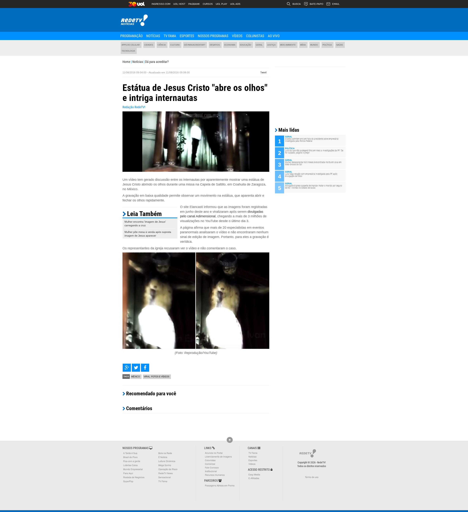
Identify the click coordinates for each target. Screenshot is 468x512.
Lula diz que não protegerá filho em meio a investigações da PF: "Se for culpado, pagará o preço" (314, 151)
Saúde (339, 45)
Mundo (314, 45)
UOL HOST (179, 4)
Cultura (175, 45)
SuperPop (128, 481)
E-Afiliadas (253, 478)
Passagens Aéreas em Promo (220, 485)
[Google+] (127, 368)
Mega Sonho (164, 465)
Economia (229, 45)
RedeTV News (165, 473)
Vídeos (237, 36)
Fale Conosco (212, 467)
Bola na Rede (165, 453)
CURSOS (208, 4)
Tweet (263, 72)
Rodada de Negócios (133, 477)
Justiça (271, 45)
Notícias (153, 36)
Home (126, 62)
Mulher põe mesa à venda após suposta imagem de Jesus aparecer (147, 233)
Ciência (162, 45)
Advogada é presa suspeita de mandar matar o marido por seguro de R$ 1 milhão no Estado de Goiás (313, 186)
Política (327, 45)
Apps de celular (131, 45)
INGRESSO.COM (161, 4)
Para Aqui (128, 473)
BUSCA (296, 4)
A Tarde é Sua (130, 453)
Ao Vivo (274, 36)
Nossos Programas (213, 36)
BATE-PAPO (316, 4)
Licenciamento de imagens (218, 456)
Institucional (211, 471)
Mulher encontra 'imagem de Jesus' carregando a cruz (145, 223)
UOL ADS (235, 4)
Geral (259, 45)
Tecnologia (128, 51)
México (135, 376)
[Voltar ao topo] (230, 440)
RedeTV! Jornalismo (134, 20)
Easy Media (254, 474)
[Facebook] (145, 368)
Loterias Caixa (130, 465)
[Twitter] (136, 368)
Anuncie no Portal (214, 452)
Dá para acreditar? (194, 45)
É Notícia (162, 457)
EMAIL (335, 4)
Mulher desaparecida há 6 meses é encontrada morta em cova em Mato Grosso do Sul (313, 163)
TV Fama (170, 36)
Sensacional (164, 477)
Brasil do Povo (130, 457)
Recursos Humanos (215, 474)
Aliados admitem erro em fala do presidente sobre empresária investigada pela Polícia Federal (311, 140)
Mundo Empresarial (133, 469)
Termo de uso (311, 477)
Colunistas (255, 36)
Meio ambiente (288, 45)
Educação (245, 45)
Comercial (210, 463)
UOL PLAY (221, 4)
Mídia (303, 45)
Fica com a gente (131, 461)
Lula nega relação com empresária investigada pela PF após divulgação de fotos (311, 175)
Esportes (187, 36)
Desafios (215, 45)
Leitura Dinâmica (166, 461)
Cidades (148, 45)
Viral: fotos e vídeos (156, 376)
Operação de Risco (168, 469)
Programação (131, 36)
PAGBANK (194, 4)
